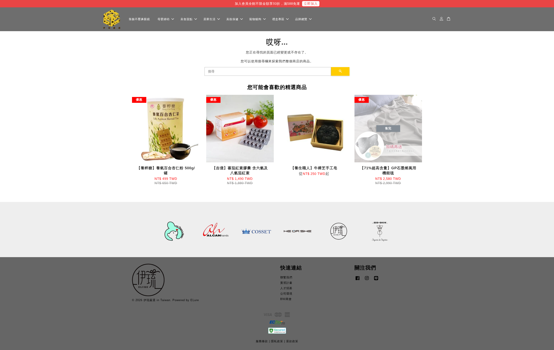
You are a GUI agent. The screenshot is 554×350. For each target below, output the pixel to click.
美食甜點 (186, 19)
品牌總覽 (301, 19)
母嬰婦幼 (164, 19)
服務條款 (262, 341)
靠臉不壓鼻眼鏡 (139, 19)
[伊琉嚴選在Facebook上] (357, 280)
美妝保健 (232, 19)
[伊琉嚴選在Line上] (376, 280)
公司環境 (286, 293)
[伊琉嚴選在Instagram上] (367, 280)
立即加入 (311, 3)
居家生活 (209, 19)
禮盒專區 (278, 19)
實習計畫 (286, 282)
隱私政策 (277, 341)
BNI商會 (286, 299)
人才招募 (286, 288)
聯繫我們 (286, 277)
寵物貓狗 (255, 19)
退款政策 (292, 341)
